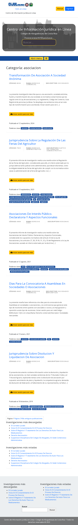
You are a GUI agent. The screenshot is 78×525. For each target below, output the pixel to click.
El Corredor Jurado (18, 425)
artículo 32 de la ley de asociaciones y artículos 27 (24, 269)
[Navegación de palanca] (46, 58)
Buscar (24, 506)
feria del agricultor (61, 197)
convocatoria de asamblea (38, 339)
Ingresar (69, 9)
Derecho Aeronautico (19, 435)
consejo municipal (46, 194)
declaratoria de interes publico (20, 272)
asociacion (25, 128)
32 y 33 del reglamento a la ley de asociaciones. (40, 267)
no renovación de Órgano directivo (20, 409)
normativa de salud (43, 199)
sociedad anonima (35, 128)
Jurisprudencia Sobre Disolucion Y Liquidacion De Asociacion (31, 355)
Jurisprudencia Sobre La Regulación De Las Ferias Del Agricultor (37, 142)
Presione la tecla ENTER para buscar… (39, 38)
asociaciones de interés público (59, 269)
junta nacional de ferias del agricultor (20, 199)
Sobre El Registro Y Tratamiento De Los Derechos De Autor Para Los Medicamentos (22, 500)
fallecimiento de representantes (53, 406)
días (49, 339)
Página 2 (17, 418)
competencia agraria (36, 406)
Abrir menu (36, 58)
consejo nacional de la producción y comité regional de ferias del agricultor (32, 197)
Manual (60, 9)
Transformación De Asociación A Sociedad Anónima (37, 77)
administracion (26, 194)
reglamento (35, 202)
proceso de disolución (39, 409)
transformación (47, 128)
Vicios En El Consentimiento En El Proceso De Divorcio (31, 428)
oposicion (56, 339)
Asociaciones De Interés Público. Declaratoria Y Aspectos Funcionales (33, 215)
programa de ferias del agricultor (19, 202)
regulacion (44, 202)
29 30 (23, 267)
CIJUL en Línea (20, 9)
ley (34, 199)
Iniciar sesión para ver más (22, 114)
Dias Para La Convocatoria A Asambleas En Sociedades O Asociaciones (37, 285)
